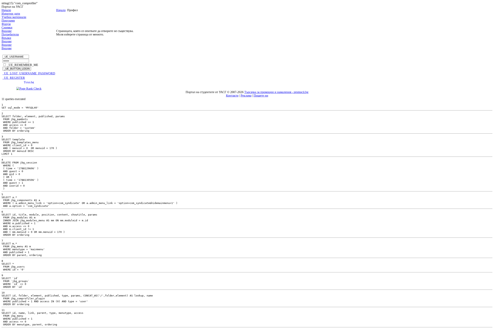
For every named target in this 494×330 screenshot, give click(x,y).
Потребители (10, 34)
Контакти (232, 95)
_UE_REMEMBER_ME (22, 65)
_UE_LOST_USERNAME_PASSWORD (29, 73)
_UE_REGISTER (14, 77)
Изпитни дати (11, 13)
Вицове (7, 31)
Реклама (246, 95)
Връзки (6, 38)
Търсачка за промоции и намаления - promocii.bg (276, 92)
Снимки (7, 27)
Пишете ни (261, 95)
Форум (6, 24)
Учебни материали (14, 17)
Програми (8, 20)
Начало (6, 10)
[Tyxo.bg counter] (29, 82)
